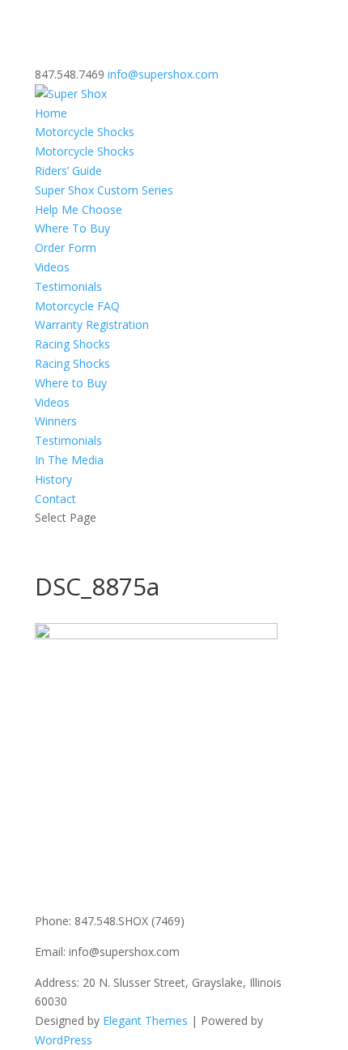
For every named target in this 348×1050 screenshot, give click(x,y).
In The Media (69, 459)
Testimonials (68, 286)
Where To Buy (72, 228)
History (53, 479)
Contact (55, 498)
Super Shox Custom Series (104, 190)
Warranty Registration (92, 324)
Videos (52, 267)
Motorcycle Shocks (84, 131)
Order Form (65, 247)
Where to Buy (71, 383)
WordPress (63, 1040)
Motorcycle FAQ (77, 306)
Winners (56, 421)
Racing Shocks (72, 344)
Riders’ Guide (68, 170)
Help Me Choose (78, 209)
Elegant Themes (145, 1020)
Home (51, 113)
